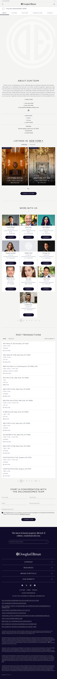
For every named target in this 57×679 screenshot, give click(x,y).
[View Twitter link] (26, 585)
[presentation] (28, 168)
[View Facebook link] (22, 585)
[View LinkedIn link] (35, 585)
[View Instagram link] (30, 585)
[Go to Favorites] (54, 1)
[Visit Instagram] (28, 110)
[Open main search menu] (54, 4)
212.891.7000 (21, 637)
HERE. (3, 661)
